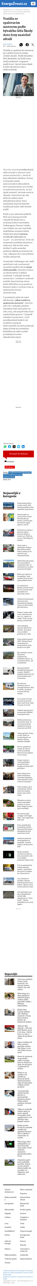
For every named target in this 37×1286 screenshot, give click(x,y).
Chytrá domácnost (9, 1190)
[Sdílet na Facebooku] (27, 45)
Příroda (23, 1245)
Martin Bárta (7, 44)
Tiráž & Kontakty (9, 1271)
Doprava (18, 10)
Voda (22, 1223)
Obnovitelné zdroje (25, 1198)
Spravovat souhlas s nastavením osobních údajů (18, 1278)
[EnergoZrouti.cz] (14, 3)
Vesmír (7, 1262)
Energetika (9, 1203)
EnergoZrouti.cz (8, 10)
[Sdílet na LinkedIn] (23, 446)
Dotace (23, 1241)
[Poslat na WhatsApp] (21, 45)
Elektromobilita (11, 1198)
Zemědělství (10, 1231)
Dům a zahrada (26, 1189)
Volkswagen (27, 472)
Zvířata (7, 1217)
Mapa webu (7, 1275)
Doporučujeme (26, 1259)
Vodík (22, 1227)
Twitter (25, 1273)
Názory (7, 1249)
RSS (31, 1273)
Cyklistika (24, 1255)
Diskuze (10, 461)
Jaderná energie (8, 1242)
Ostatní (23, 1213)
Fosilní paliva (25, 1209)
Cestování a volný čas (24, 1250)
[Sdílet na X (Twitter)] (32, 45)
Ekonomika (9, 1209)
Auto (10, 472)
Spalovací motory (9, 477)
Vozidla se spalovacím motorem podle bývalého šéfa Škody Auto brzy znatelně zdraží (16, 12)
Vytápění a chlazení (24, 1218)
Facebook (18, 1273)
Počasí (7, 1235)
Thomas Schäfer (17, 475)
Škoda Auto (7, 475)
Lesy (6, 1223)
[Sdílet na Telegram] (19, 446)
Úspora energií (26, 1231)
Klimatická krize (24, 1204)
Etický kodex (20, 1271)
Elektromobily (17, 472)
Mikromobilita (10, 1255)
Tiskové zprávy (11, 1259)
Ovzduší (8, 1227)
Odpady (8, 1213)
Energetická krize (25, 1236)
